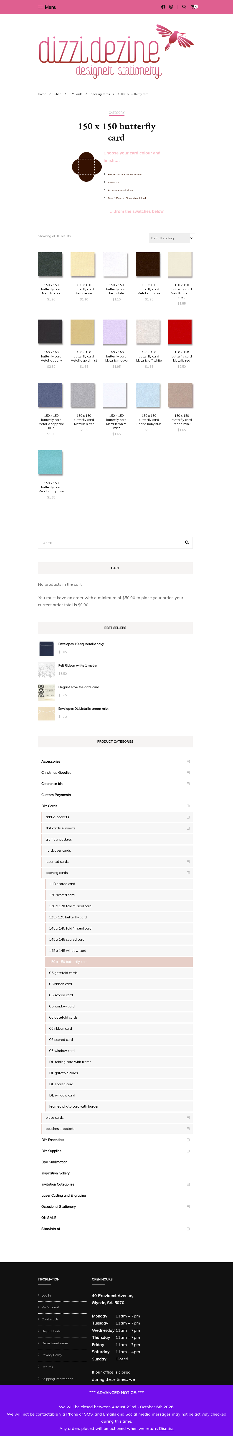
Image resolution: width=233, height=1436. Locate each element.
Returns (47, 1367)
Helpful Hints (51, 1331)
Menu (50, 7)
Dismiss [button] (166, 1428)
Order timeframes (55, 1343)
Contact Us (50, 1319)
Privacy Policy (52, 1355)
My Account (50, 1307)
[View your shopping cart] (193, 7)
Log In (46, 1295)
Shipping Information (57, 1379)
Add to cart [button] (51, 268)
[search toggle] (184, 7)
